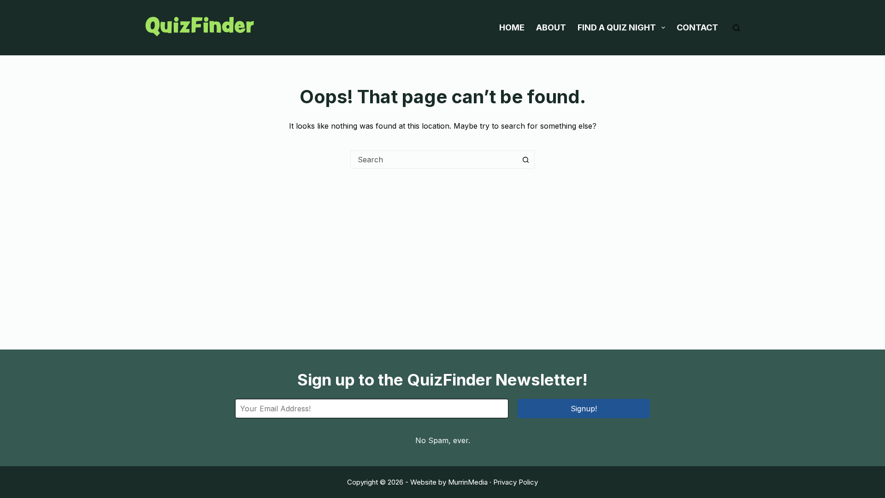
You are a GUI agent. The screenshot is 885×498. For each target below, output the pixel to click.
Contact (697, 27)
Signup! (584, 408)
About (551, 27)
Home (512, 27)
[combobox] (434, 159)
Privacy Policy (515, 482)
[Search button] (525, 159)
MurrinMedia (468, 482)
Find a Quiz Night (617, 27)
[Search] (736, 27)
